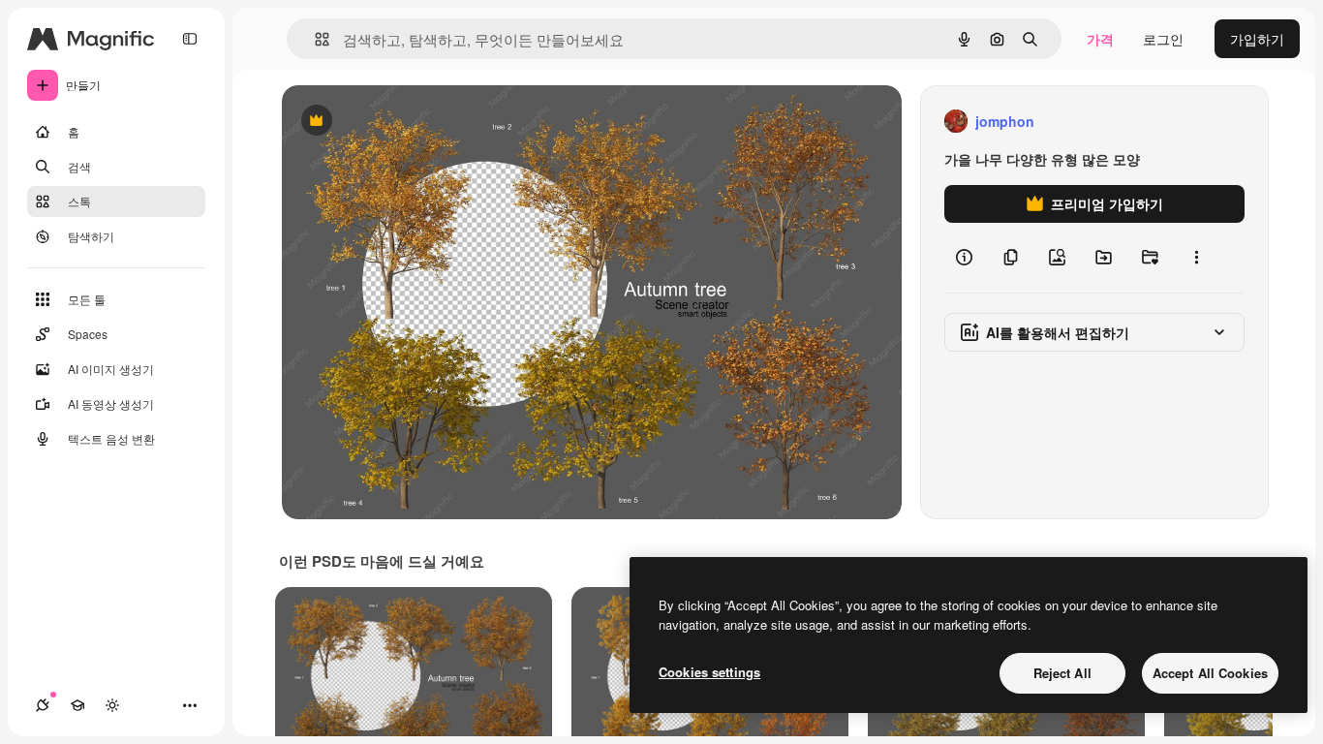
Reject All (1062, 673)
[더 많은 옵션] (1196, 257)
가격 (1100, 38)
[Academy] (77, 705)
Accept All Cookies (1210, 673)
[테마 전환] (112, 705)
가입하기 (1257, 38)
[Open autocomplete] (314, 39)
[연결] (42, 705)
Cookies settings (709, 672)
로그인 (1163, 38)
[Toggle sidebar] (189, 38)
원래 (393, 121)
